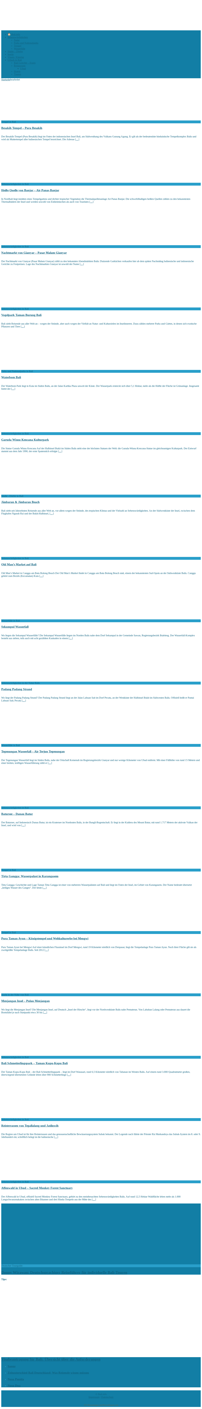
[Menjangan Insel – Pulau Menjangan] (27, 992)
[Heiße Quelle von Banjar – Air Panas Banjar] (27, 181)
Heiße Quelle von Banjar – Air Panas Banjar (30, 190)
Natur (17, 40)
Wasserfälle (19, 48)
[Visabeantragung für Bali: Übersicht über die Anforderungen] (82, 1352)
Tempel (17, 45)
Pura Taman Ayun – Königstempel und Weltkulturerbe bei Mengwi (44, 938)
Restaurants (19, 65)
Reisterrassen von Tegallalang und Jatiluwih (30, 1125)
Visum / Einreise (16, 57)
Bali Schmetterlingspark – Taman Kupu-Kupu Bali (34, 1063)
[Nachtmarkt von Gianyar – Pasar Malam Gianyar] (27, 243)
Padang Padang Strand (16, 689)
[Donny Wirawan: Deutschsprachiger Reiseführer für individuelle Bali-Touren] (54, 1263)
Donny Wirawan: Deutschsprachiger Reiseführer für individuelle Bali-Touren (64, 1272)
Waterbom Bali (11, 377)
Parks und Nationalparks (26, 43)
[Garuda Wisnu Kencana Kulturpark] (27, 430)
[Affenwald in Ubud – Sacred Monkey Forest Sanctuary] (27, 1179)
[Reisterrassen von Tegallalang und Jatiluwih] (27, 1116)
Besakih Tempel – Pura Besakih (21, 128)
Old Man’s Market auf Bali (18, 564)
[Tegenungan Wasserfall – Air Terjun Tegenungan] (27, 742)
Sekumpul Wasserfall (15, 626)
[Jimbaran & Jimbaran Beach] (27, 493)
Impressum (94, 1397)
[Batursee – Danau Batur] (27, 805)
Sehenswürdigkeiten (18, 37)
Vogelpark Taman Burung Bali (21, 315)
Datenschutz (107, 1397)
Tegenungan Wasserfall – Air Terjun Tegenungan (33, 751)
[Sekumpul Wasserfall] (27, 618)
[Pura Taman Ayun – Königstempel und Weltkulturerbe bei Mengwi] (27, 929)
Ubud (23, 68)
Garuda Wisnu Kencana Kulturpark (25, 439)
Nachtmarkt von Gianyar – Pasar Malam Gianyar (34, 252)
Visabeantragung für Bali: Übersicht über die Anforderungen (50, 1359)
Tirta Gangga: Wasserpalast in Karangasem (29, 876)
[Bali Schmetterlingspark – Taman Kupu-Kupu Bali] (27, 1054)
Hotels (17, 71)
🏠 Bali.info (14, 34)
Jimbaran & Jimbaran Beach (20, 502)
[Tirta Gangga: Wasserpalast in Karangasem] (27, 867)
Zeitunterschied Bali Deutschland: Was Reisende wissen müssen (48, 1372)
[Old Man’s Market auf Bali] (27, 555)
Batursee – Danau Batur (17, 814)
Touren (17, 74)
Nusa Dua (14, 1385)
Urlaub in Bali (15, 60)
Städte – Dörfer (15, 51)
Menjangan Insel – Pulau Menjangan (25, 1001)
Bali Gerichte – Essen (25, 62)
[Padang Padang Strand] (27, 680)
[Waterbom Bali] (27, 368)
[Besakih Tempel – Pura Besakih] (27, 119)
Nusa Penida (16, 1379)
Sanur (12, 1366)
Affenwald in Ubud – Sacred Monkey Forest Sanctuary (37, 1188)
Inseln (11, 54)
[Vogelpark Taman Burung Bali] (27, 306)
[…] (77, 139)
